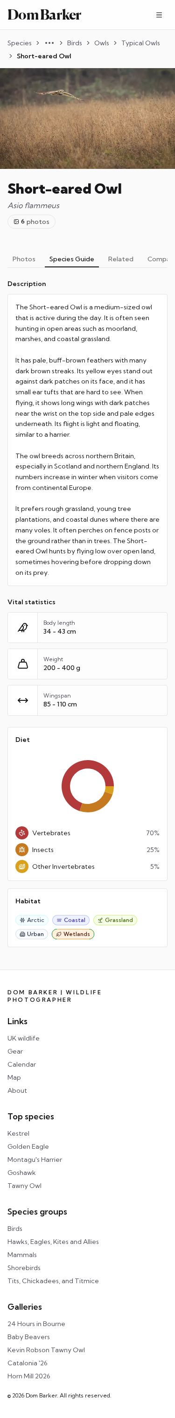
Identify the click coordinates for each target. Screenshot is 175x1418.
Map (14, 1077)
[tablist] (87, 259)
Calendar (21, 1064)
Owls (101, 43)
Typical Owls (140, 43)
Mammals (22, 1254)
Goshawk (21, 1172)
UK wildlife (23, 1038)
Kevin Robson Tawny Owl (46, 1350)
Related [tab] (120, 259)
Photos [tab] (24, 259)
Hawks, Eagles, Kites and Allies (53, 1241)
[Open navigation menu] (159, 15)
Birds (74, 43)
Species (19, 43)
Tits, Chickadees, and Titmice (53, 1281)
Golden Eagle (28, 1146)
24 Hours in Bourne (36, 1324)
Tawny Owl (24, 1185)
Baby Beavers (28, 1337)
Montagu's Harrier (34, 1159)
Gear (15, 1051)
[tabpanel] (87, 613)
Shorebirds (24, 1268)
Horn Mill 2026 (28, 1376)
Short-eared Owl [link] (44, 56)
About (17, 1090)
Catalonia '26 (27, 1363)
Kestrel (18, 1133)
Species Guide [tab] (71, 259)
